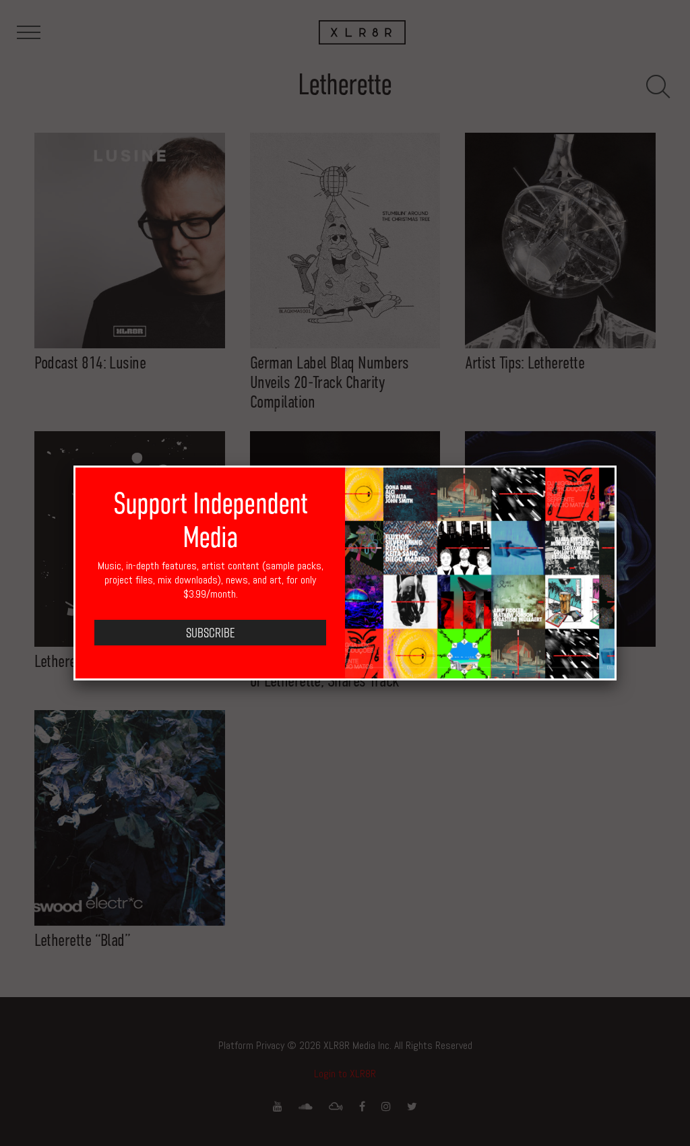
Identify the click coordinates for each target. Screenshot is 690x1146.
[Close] (616, 465)
